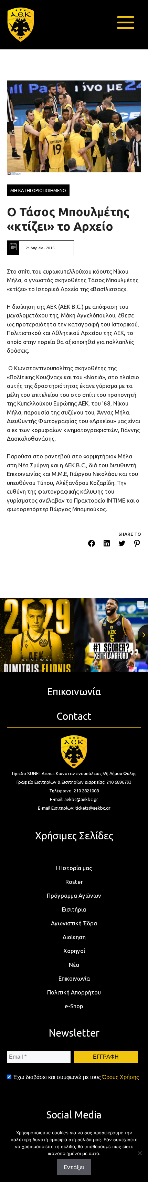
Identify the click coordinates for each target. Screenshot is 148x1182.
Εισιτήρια (74, 909)
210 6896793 (118, 782)
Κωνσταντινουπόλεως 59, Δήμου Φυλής (96, 773)
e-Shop (74, 1006)
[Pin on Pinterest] (137, 544)
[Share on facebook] (91, 544)
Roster (74, 881)
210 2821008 (86, 790)
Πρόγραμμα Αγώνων (74, 895)
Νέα (74, 964)
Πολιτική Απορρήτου (74, 992)
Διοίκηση (74, 937)
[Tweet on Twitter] (122, 544)
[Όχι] (139, 1153)
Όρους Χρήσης (120, 1077)
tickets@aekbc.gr (92, 808)
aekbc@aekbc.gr (81, 799)
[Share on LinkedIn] (107, 544)
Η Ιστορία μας (74, 868)
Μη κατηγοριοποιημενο (38, 190)
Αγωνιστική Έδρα (74, 923)
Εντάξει (74, 1167)
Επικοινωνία (74, 978)
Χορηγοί (74, 950)
